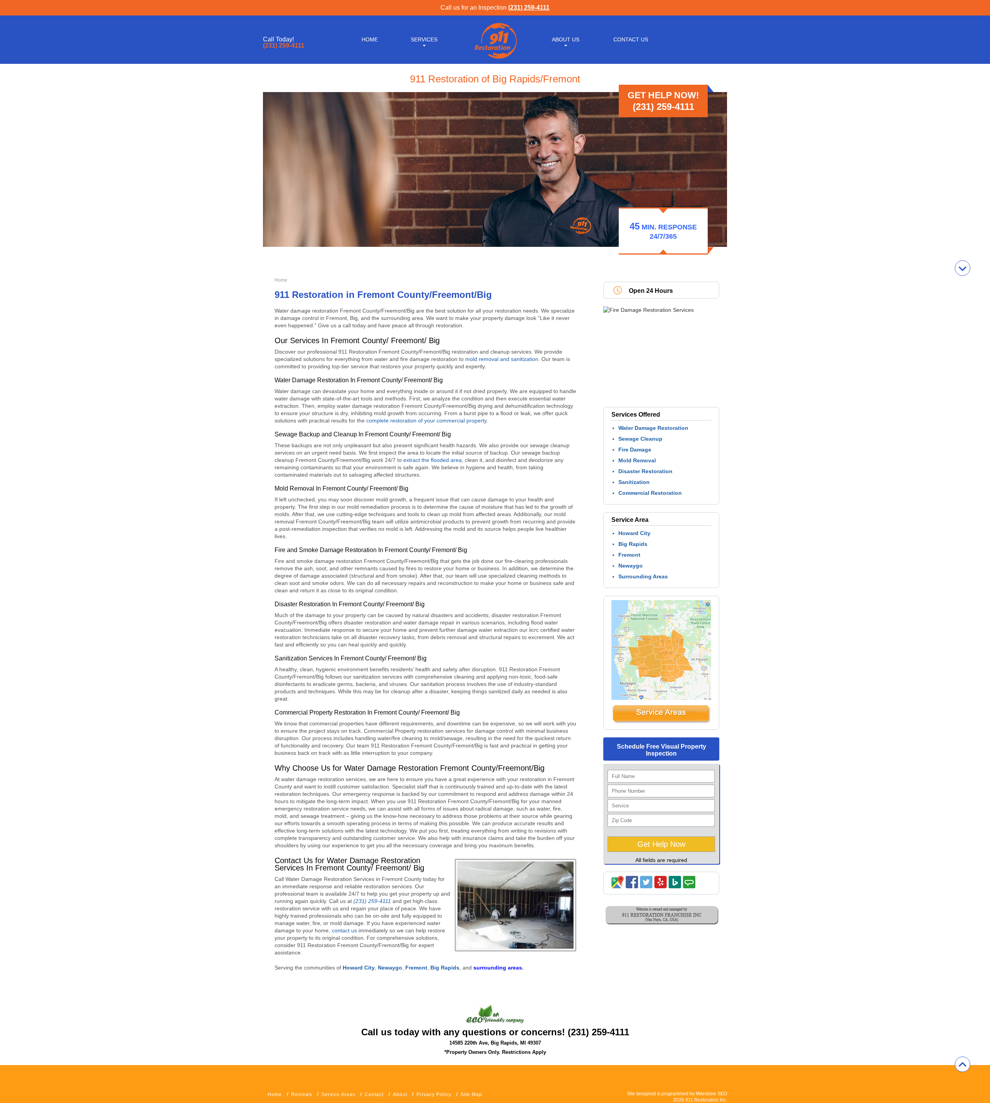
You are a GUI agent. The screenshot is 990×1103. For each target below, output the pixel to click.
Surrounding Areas (643, 576)
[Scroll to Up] (962, 1064)
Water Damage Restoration (653, 428)
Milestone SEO (711, 1093)
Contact (374, 1094)
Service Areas (338, 1094)
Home (370, 39)
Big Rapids (632, 544)
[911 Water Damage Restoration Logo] (495, 59)
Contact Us (630, 39)
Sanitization (634, 482)
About (400, 1094)
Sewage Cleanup (640, 439)
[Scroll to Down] (962, 268)
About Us (565, 39)
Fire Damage (634, 449)
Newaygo (630, 566)
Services (424, 39)
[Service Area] (661, 722)
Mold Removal (637, 460)
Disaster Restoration (645, 471)
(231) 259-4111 (529, 7)
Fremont (629, 555)
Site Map (471, 1094)
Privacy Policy (433, 1094)
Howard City (634, 533)
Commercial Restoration (650, 493)
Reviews (301, 1094)
